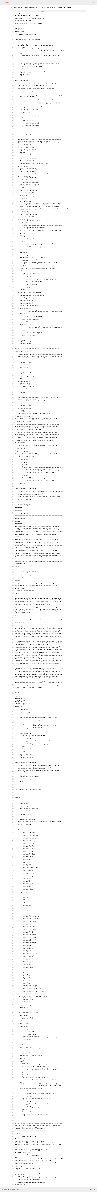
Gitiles (9, 1189)
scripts (60, 7)
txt (91, 1189)
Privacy (13, 1189)
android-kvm (15, 7)
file (42, 11)
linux (22, 7)
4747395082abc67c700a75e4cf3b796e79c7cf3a (40, 7)
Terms (17, 1189)
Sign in (93, 2)
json (94, 1189)
